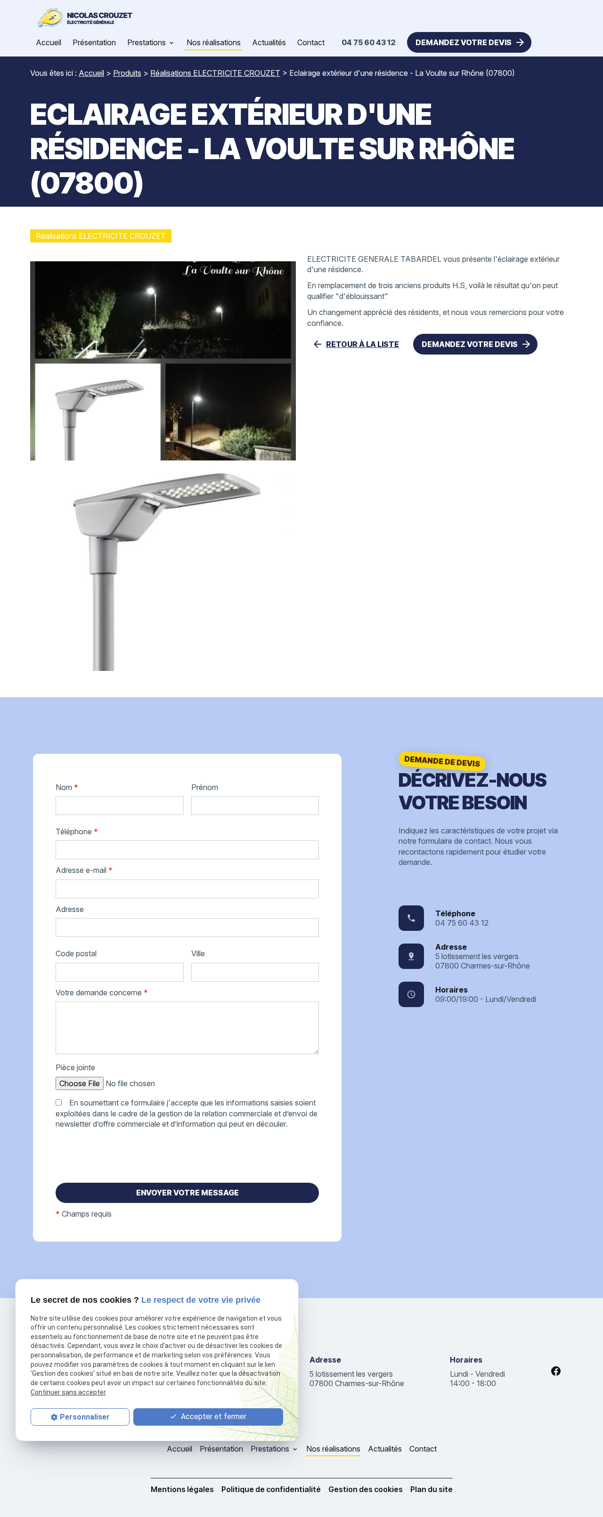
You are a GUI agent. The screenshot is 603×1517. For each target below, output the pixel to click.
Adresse (70, 909)
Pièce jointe (75, 1067)
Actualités (269, 42)
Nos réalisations (214, 42)
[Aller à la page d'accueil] (83, 18)
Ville (198, 953)
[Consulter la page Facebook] (556, 1371)
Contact (311, 42)
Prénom (204, 787)
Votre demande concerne (102, 992)
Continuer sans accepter (68, 1392)
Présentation (94, 42)
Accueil (48, 42)
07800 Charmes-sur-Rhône (482, 961)
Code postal (76, 953)
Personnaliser (85, 1416)
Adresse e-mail (84, 870)
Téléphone (77, 831)
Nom (67, 787)
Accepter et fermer (212, 1416)
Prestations (146, 42)
